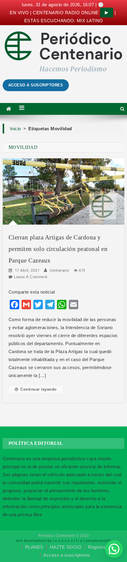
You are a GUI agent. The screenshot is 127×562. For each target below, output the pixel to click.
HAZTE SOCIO (66, 547)
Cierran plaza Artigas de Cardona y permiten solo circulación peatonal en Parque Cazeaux (58, 249)
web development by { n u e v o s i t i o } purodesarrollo (64, 541)
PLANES (34, 547)
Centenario (59, 270)
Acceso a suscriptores (66, 555)
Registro (96, 547)
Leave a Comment (31, 277)
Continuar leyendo (38, 389)
